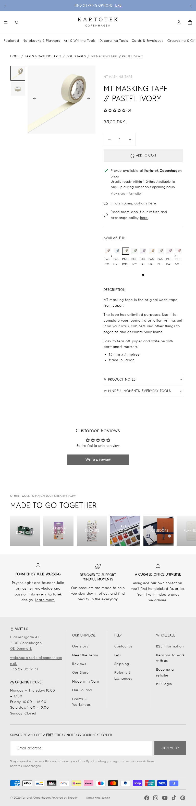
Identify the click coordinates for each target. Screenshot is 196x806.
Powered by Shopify (65, 797)
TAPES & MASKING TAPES (43, 56)
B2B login (164, 684)
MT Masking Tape (118, 77)
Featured (11, 41)
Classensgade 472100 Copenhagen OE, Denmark (26, 643)
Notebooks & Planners (41, 41)
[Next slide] (190, 5)
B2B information (169, 646)
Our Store (80, 672)
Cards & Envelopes (148, 41)
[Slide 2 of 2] (18, 89)
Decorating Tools (114, 41)
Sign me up (170, 748)
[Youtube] (165, 798)
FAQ (117, 655)
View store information (126, 194)
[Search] (16, 22)
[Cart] (189, 22)
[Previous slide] (5, 5)
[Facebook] (147, 798)
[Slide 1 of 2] (18, 73)
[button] (115, 110)
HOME (14, 56)
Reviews (79, 664)
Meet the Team (85, 655)
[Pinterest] (183, 798)
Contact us (123, 646)
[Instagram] (156, 798)
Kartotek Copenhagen (36, 797)
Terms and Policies (98, 797)
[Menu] (6, 22)
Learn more (45, 600)
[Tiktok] (174, 798)
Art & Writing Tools (79, 41)
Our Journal (82, 690)
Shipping (121, 664)
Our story (80, 646)
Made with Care (85, 681)
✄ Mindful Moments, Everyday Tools (137, 391)
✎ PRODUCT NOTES (120, 379)
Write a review (98, 459)
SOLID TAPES (76, 56)
